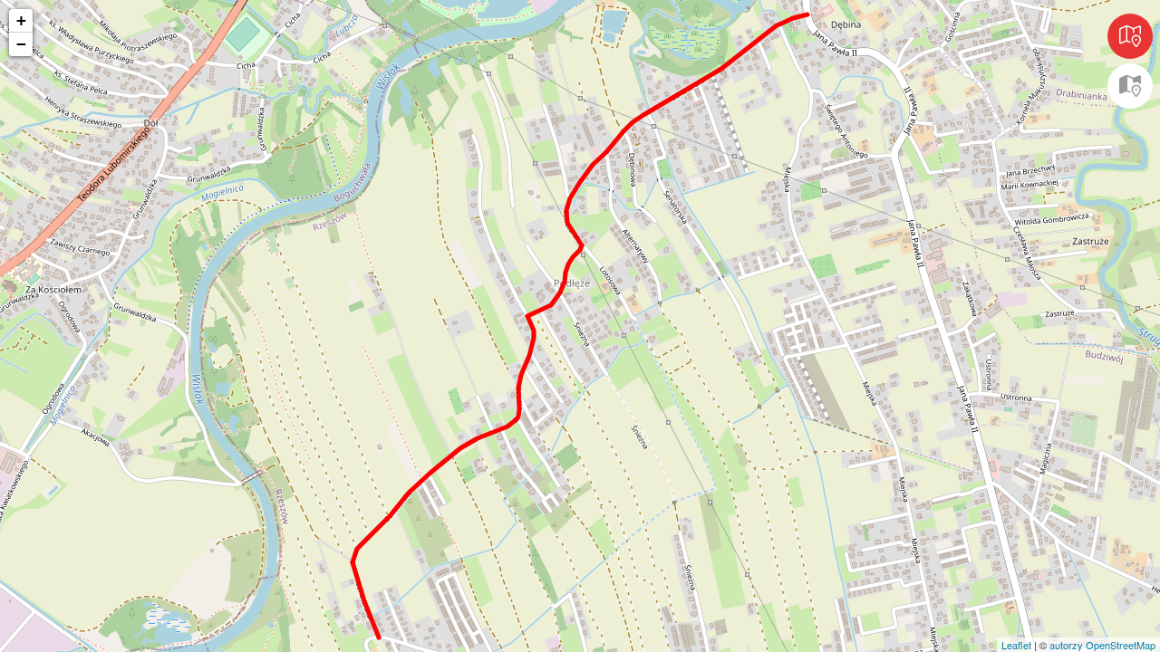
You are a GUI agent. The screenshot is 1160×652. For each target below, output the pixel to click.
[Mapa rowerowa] (1130, 86)
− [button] (21, 43)
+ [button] (21, 20)
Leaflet (1016, 645)
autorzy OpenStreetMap (1102, 645)
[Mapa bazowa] (1130, 36)
